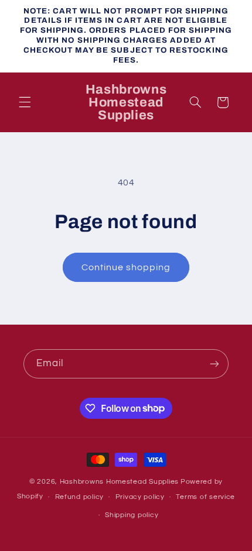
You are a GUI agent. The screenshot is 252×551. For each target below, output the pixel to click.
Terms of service (205, 497)
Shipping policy (131, 515)
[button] (24, 102)
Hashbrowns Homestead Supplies (119, 481)
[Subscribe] (214, 363)
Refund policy (79, 497)
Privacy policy (140, 497)
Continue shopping (126, 267)
